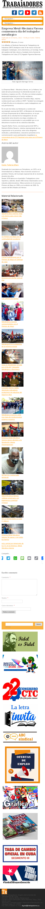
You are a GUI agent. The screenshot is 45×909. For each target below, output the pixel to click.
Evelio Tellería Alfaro (10, 165)
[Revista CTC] (20, 840)
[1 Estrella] (2, 42)
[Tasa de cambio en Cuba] (20, 861)
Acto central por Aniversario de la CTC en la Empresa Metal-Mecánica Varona (12, 545)
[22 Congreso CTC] (20, 700)
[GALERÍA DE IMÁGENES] (20, 808)
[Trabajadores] (4, 891)
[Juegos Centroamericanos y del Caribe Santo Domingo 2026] (20, 674)
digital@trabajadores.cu (30, 906)
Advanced (8, 626)
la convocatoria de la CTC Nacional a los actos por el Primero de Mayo (22, 137)
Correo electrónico (8, 605)
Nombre (5, 598)
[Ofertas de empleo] (22, 765)
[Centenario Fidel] (20, 651)
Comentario (6, 577)
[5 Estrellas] (9, 42)
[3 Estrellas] (6, 42)
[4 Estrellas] (8, 42)
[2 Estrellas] (4, 42)
